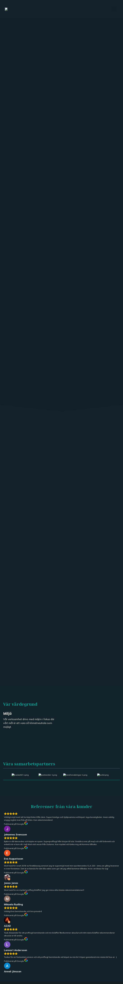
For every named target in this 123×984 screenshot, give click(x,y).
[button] (114, 9)
